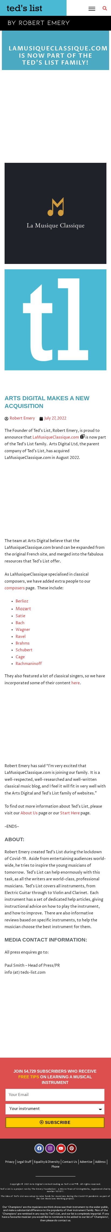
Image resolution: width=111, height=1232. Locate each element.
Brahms (23, 643)
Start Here (70, 813)
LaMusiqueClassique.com (56, 437)
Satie (20, 616)
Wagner (23, 629)
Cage (20, 657)
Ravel (21, 636)
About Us (29, 813)
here (75, 683)
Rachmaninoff (29, 663)
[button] (105, 8)
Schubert (24, 650)
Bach (20, 623)
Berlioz (22, 601)
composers (15, 588)
